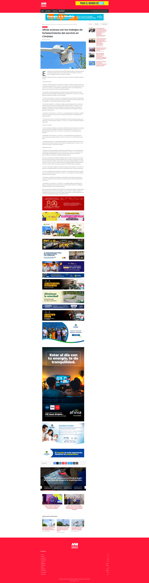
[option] (63, 479)
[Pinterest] (63, 463)
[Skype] (68, 463)
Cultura (42, 554)
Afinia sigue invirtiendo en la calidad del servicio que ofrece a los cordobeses (77, 528)
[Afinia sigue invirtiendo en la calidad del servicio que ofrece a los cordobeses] (77, 522)
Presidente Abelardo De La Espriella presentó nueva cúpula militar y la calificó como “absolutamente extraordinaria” (101, 42)
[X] (57, 463)
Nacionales (43, 565)
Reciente (97, 24)
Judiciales (43, 561)
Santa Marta (43, 570)
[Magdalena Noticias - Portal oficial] (43, 4)
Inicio (44, 24)
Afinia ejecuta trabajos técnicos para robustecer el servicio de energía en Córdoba (101, 63)
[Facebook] (54, 463)
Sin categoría (43, 572)
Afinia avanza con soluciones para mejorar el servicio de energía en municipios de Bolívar (63, 529)
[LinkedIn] (60, 463)
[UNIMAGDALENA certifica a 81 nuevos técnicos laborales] (92, 49)
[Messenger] (71, 463)
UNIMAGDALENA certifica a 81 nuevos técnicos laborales (101, 49)
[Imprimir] (77, 463)
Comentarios (104, 24)
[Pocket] (66, 463)
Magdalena (43, 563)
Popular (90, 24)
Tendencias (43, 574)
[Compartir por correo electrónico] (74, 463)
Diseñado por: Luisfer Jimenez (84, 579)
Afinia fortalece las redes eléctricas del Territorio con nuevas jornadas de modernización (63, 480)
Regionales (48, 24)
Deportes (43, 556)
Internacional (43, 559)
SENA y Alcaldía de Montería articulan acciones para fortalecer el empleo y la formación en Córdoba (101, 56)
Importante (43, 558)
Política (42, 567)
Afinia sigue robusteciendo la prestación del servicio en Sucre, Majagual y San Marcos (48, 528)
